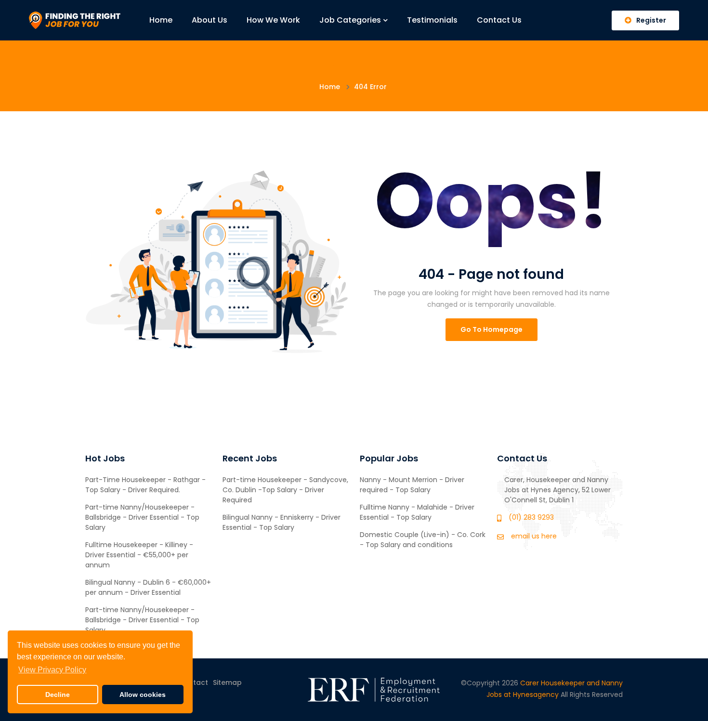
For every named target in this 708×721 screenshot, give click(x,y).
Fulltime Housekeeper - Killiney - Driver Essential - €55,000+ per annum (139, 555)
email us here (534, 536)
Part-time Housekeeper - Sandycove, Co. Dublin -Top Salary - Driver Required (285, 490)
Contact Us (499, 20)
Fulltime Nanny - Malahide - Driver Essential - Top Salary (417, 512)
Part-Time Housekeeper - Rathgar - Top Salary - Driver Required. (145, 485)
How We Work (273, 20)
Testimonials (432, 20)
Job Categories (350, 20)
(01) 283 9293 (531, 517)
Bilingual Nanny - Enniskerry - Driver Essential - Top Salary (282, 522)
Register (651, 20)
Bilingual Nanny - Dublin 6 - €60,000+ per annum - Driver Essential (148, 587)
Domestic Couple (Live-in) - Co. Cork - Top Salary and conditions (422, 540)
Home (160, 20)
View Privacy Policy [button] (52, 670)
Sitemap (227, 682)
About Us (209, 20)
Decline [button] (57, 694)
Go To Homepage (491, 329)
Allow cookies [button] (142, 694)
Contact (193, 682)
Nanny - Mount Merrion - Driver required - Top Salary (412, 485)
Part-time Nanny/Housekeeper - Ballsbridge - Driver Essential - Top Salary (142, 517)
